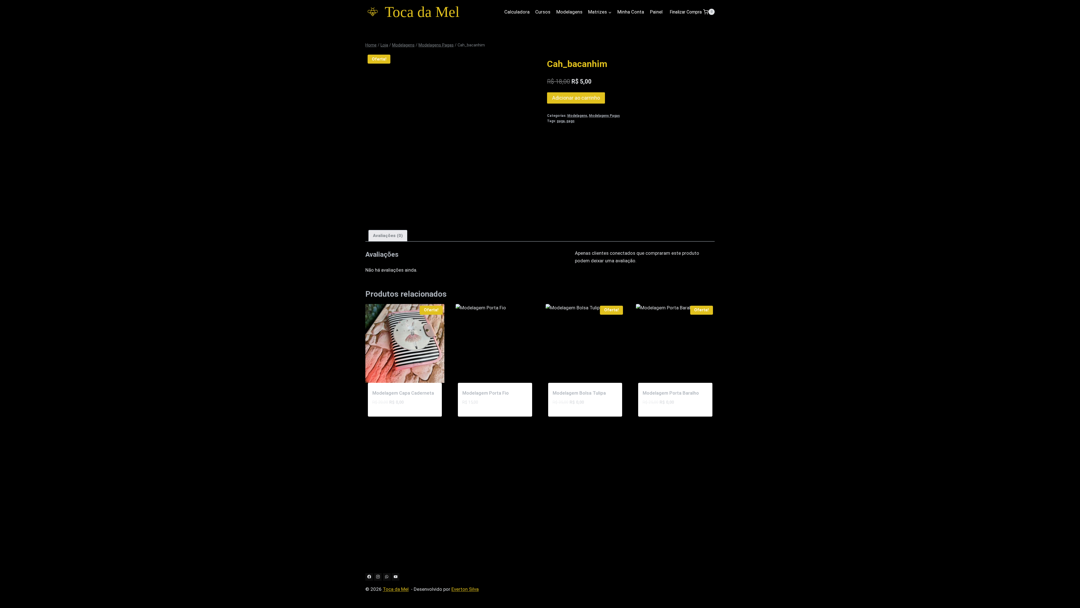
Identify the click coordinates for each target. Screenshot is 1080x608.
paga (561, 121)
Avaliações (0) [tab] (388, 235)
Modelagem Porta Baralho (671, 393)
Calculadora (517, 12)
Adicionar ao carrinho (576, 98)
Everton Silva (465, 589)
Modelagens (569, 12)
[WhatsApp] (387, 577)
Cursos (542, 12)
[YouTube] (395, 577)
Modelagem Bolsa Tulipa (579, 393)
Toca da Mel (396, 589)
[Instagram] (378, 577)
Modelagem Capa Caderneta (403, 393)
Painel (656, 12)
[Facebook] (369, 577)
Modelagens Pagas (604, 116)
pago (570, 121)
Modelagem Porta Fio (485, 393)
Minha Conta (630, 12)
